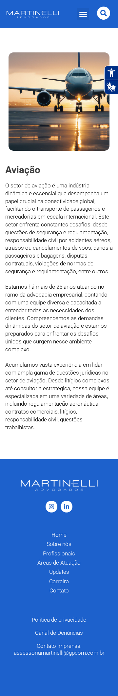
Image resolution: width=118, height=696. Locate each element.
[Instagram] (51, 506)
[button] (83, 14)
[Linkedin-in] (66, 506)
